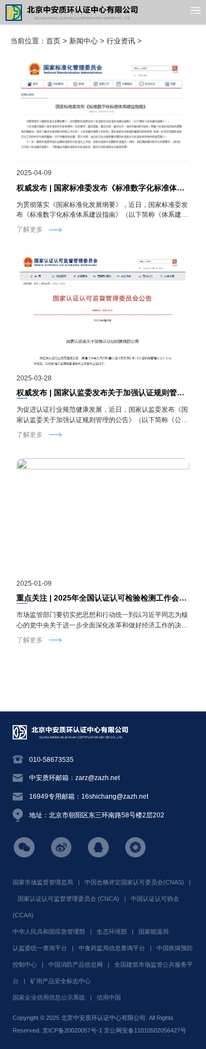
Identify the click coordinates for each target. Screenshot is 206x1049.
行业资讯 (121, 41)
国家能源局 (153, 931)
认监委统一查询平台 (40, 948)
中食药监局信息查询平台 (112, 948)
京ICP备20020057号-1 (72, 1030)
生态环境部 (112, 931)
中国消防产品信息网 (75, 964)
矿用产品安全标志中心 (60, 981)
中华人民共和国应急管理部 (49, 931)
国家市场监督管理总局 (43, 882)
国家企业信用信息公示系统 (49, 997)
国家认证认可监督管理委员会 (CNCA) (68, 898)
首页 (53, 41)
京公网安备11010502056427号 (145, 1030)
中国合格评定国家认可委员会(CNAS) (134, 882)
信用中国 (109, 997)
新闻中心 (83, 41)
